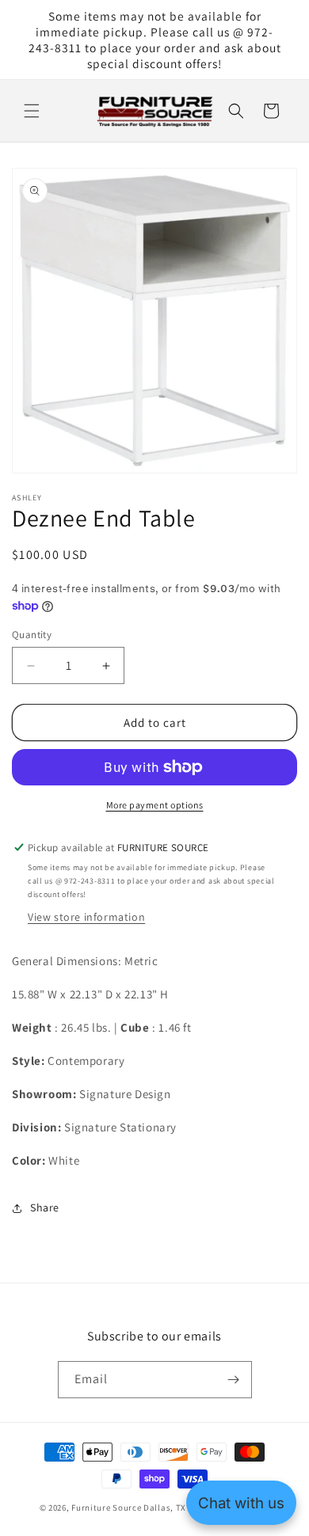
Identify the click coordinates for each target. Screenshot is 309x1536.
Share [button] (44, 1207)
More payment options (155, 805)
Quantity (32, 634)
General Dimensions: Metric (85, 960)
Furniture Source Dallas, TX (128, 1507)
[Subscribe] (233, 1379)
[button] (31, 110)
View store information (86, 917)
